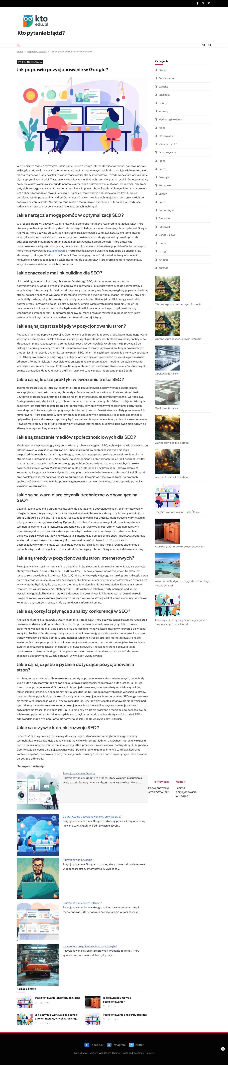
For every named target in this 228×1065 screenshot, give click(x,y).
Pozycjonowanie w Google (79, 773)
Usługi (162, 251)
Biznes (162, 70)
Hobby (163, 103)
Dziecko (163, 86)
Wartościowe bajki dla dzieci (172, 442)
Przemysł (164, 177)
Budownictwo (167, 78)
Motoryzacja (166, 135)
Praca (162, 160)
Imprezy (163, 111)
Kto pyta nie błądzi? (41, 33)
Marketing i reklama (30, 62)
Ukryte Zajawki (167, 234)
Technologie (166, 210)
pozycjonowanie (57, 250)
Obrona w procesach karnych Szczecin (178, 304)
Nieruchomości (168, 144)
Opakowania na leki (167, 373)
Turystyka (164, 226)
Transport (164, 218)
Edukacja (164, 94)
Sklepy (163, 193)
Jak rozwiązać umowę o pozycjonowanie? (180, 546)
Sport (162, 201)
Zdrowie (163, 267)
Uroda (162, 243)
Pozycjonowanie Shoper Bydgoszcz (125, 1014)
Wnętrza (163, 259)
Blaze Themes (145, 1052)
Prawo (162, 168)
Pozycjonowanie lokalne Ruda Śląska (57, 997)
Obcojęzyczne (167, 152)
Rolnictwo (165, 185)
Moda (162, 127)
